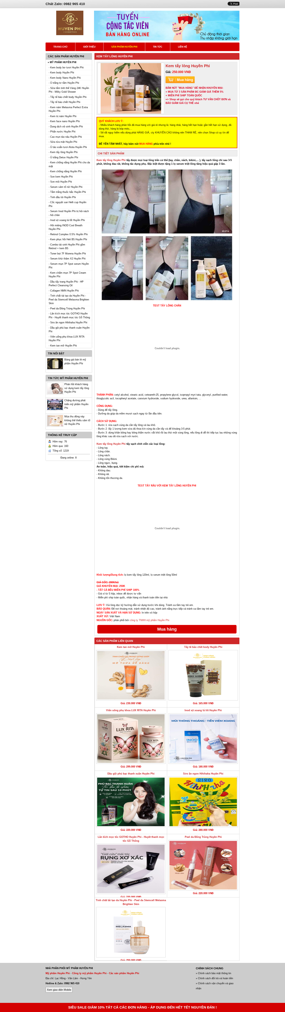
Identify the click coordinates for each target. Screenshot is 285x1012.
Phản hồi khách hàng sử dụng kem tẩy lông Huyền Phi (76, 388)
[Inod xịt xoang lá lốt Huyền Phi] (203, 738)
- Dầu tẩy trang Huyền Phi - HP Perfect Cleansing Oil (66, 283)
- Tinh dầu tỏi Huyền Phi (62, 197)
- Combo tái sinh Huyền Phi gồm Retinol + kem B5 (67, 246)
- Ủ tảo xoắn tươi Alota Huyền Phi (68, 147)
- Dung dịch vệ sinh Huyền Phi (66, 126)
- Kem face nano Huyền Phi (64, 121)
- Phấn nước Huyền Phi (62, 131)
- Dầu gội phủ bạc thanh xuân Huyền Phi (69, 329)
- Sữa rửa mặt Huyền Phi (63, 141)
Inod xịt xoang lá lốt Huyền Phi (203, 710)
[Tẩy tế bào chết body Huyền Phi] (203, 675)
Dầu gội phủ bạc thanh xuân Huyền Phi (131, 773)
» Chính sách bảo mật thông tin (213, 973)
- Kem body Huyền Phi (61, 72)
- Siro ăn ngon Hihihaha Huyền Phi (68, 322)
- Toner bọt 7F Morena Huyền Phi (67, 253)
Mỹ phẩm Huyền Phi (58, 973)
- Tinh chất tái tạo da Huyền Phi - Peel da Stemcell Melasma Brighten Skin (69, 299)
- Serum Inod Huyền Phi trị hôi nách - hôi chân (69, 213)
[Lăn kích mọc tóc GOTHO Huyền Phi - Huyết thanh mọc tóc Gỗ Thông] (131, 869)
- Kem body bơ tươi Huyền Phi (66, 67)
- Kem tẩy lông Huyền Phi (63, 152)
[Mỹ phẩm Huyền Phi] (69, 34)
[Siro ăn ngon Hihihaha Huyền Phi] (203, 802)
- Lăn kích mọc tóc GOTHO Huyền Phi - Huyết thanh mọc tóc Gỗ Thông (69, 315)
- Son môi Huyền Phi (60, 181)
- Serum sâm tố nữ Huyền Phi (65, 186)
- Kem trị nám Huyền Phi (62, 116)
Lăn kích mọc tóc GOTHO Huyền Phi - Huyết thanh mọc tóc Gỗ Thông (131, 838)
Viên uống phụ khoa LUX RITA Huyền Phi (131, 710)
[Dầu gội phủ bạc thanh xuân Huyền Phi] (131, 802)
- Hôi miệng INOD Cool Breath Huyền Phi (65, 227)
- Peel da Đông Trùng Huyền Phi (67, 308)
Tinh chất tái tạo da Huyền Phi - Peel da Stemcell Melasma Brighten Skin (131, 902)
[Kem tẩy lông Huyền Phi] (131, 88)
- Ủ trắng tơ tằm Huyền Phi (64, 82)
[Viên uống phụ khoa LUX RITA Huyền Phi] (131, 738)
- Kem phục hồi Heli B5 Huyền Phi (68, 239)
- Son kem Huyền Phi (61, 176)
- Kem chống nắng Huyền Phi (65, 171)
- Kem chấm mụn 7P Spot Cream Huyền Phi (67, 274)
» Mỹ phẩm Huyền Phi (62, 62)
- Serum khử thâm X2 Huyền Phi (67, 258)
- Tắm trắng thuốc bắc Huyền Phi (67, 192)
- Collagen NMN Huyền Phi (64, 290)
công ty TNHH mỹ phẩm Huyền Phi (149, 620)
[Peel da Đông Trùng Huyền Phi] (203, 865)
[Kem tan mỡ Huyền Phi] (131, 675)
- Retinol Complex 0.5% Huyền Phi (68, 234)
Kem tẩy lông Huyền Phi (111, 443)
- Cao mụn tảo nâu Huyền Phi (65, 136)
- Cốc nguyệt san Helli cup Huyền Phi (67, 204)
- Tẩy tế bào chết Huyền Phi (64, 102)
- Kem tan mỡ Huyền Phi (63, 345)
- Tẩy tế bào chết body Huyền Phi (67, 97)
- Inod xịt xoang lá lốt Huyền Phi (67, 220)
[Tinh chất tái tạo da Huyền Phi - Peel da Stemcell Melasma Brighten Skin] (131, 932)
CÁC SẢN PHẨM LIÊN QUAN (114, 640)
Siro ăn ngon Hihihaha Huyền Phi (203, 773)
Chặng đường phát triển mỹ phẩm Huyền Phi (76, 404)
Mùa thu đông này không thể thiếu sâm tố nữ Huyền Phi (77, 420)
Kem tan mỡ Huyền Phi (131, 647)
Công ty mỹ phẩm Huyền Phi (89, 973)
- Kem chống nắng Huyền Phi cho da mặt (69, 164)
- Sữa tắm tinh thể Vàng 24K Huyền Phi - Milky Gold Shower (69, 90)
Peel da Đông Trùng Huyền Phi (203, 836)
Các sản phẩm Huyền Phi (124, 973)
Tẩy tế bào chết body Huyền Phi (203, 647)
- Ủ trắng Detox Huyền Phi (63, 157)
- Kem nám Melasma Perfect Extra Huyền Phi (68, 109)
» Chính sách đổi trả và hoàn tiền (214, 978)
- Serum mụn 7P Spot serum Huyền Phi (69, 265)
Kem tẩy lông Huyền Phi (111, 160)
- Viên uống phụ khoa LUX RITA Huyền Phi (66, 338)
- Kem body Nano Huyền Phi (65, 77)
